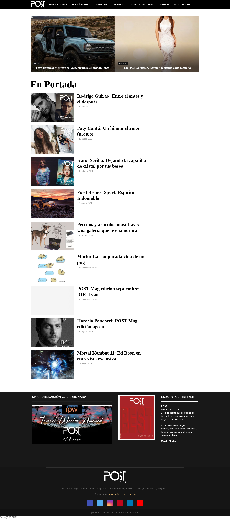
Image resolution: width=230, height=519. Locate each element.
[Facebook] (90, 503)
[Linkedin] (130, 503)
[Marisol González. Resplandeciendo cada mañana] (157, 44)
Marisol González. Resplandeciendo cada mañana (157, 67)
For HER (164, 4)
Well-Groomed (183, 4)
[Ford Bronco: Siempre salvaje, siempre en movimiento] (73, 44)
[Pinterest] (120, 503)
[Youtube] (140, 503)
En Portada (123, 63)
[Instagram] (110, 503)
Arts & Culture (58, 4)
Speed (36, 63)
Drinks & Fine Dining (142, 4)
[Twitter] (100, 503)
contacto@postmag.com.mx (122, 494)
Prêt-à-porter (81, 4)
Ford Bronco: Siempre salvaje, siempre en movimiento (72, 67)
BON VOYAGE (102, 4)
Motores (119, 4)
